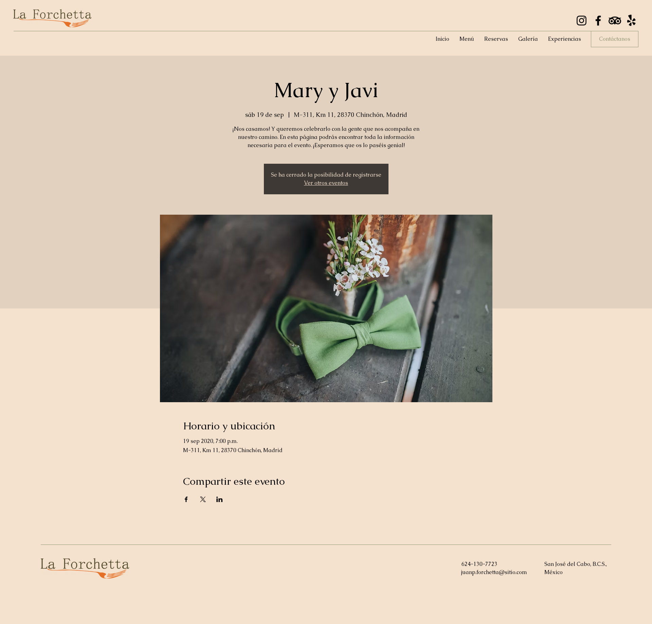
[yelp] (631, 20)
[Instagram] (581, 20)
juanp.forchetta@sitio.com (494, 572)
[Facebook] (598, 20)
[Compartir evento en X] (203, 499)
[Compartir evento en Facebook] (186, 499)
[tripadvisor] (614, 20)
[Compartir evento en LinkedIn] (219, 499)
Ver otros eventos (326, 182)
